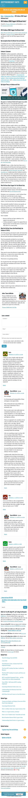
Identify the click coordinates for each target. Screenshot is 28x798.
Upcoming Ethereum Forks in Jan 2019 (11, 686)
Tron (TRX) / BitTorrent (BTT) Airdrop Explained (11, 682)
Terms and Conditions (5, 788)
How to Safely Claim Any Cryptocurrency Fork (13, 708)
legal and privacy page (8, 768)
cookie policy (18, 768)
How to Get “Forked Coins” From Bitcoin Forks (13, 714)
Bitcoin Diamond (13, 170)
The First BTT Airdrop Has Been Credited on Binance (13, 669)
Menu (25, 2)
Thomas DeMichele (10, 24)
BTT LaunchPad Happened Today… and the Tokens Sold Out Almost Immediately (12, 678)
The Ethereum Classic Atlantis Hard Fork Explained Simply (12, 664)
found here (11, 61)
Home (2, 16)
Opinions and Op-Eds (7, 25)
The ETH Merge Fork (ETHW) (9, 658)
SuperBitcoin (4, 172)
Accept (19, 794)
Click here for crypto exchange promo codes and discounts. (14, 11)
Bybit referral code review (16, 638)
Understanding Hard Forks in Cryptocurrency (13, 720)
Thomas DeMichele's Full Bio (9, 307)
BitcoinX (20, 170)
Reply (4, 385)
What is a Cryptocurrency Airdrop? (10, 711)
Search (25, 607)
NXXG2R (3, 638)
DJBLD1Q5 (3, 616)
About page (11, 652)
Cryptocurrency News (9, 16)
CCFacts (3, 647)
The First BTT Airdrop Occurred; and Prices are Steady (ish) (13, 673)
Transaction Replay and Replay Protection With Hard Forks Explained (13, 702)
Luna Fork (4, 660)
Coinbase (8, 34)
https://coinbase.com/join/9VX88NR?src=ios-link (13, 626)
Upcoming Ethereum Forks (8, 706)
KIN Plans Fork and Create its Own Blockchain (13, 694)
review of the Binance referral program (13, 621)
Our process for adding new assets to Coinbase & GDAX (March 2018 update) (14, 76)
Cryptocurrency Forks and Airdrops (13, 730)
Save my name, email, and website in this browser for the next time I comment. (13, 341)
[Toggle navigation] (3, 5)
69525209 (23, 633)
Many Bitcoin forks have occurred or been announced (14, 32)
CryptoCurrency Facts (10, 2)
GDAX (12, 34)
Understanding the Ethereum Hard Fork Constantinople (11, 690)
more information (11, 794)
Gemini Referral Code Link (14, 630)
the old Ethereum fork (15, 191)
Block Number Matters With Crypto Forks (12, 717)
